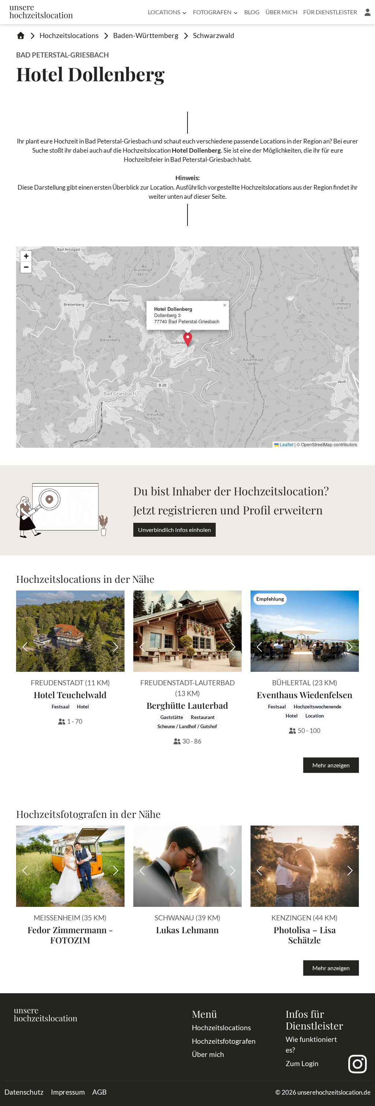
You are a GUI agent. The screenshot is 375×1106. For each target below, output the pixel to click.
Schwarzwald (213, 35)
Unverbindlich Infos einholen (174, 529)
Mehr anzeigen (331, 764)
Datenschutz (24, 1092)
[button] (367, 12)
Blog (252, 11)
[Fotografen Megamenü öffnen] (235, 12)
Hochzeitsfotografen (224, 1041)
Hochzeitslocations (69, 35)
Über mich (281, 11)
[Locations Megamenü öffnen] (184, 12)
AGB (99, 1092)
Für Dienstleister (330, 11)
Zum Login (302, 1063)
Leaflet (286, 444)
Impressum (68, 1092)
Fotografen (212, 11)
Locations (164, 11)
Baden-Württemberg (145, 35)
